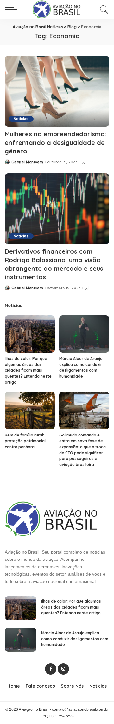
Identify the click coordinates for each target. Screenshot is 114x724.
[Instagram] (63, 669)
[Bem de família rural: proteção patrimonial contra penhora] (30, 410)
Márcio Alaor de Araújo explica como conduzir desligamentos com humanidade (74, 638)
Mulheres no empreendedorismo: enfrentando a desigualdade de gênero (55, 142)
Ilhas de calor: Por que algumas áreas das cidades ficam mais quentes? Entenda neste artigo (28, 370)
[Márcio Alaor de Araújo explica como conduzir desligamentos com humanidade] (84, 334)
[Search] (102, 9)
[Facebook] (50, 669)
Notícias (21, 119)
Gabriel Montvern (27, 162)
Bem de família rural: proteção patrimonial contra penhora (25, 441)
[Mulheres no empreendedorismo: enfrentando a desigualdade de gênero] (57, 91)
